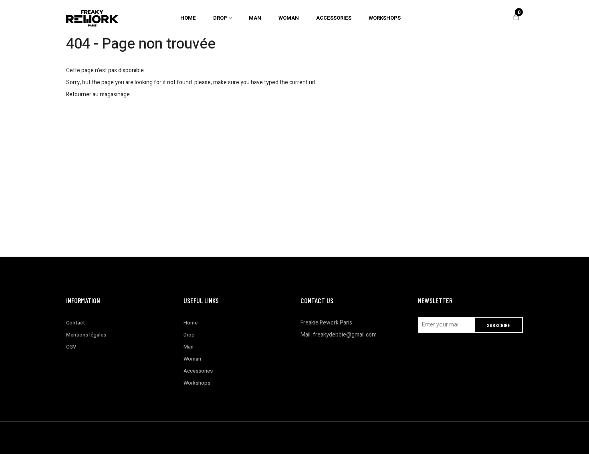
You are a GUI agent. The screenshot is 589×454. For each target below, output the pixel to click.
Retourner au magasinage (98, 94)
